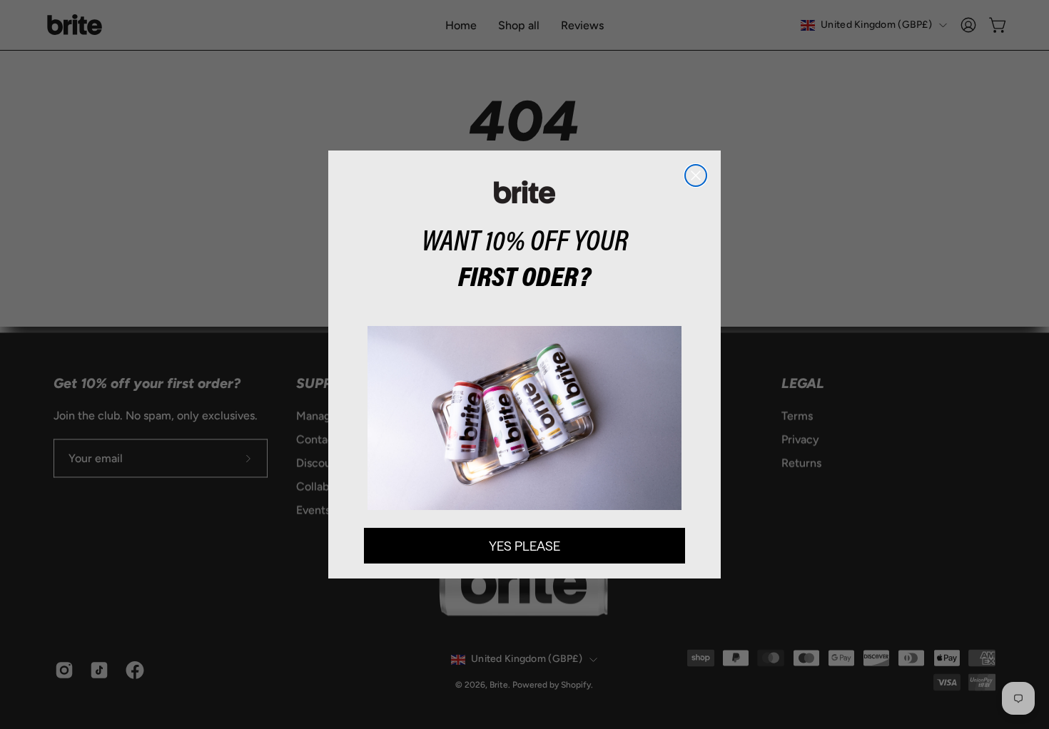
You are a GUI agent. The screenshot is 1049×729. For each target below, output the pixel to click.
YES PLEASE (524, 546)
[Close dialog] (695, 175)
